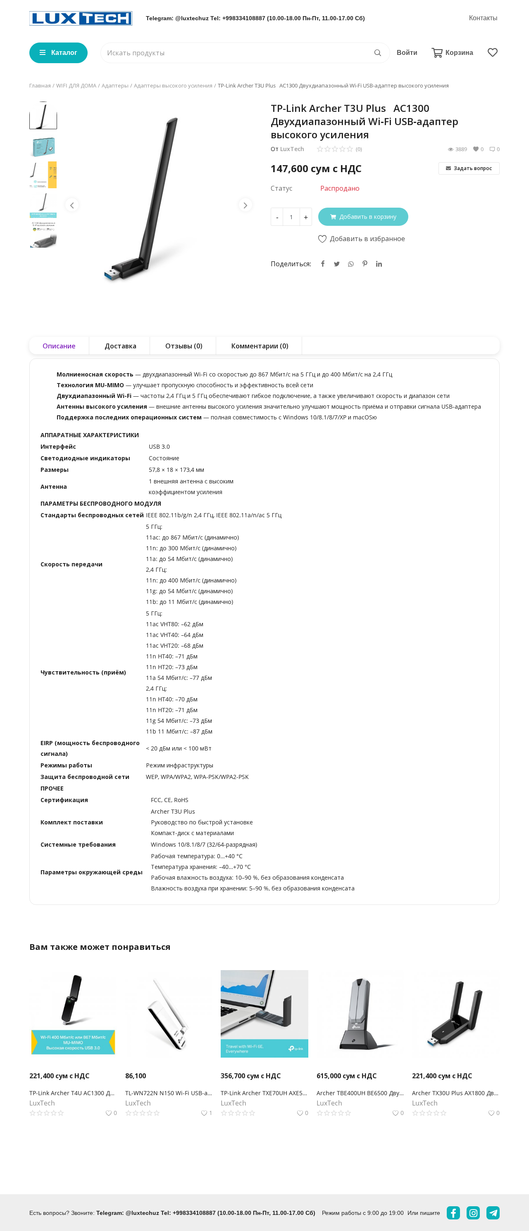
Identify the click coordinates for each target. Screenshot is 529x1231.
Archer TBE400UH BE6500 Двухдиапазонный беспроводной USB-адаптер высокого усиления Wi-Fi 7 (360, 1093)
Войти (407, 52)
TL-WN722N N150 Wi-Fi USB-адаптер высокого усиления (169, 1093)
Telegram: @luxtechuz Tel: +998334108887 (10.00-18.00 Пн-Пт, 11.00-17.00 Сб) (255, 18)
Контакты (483, 17)
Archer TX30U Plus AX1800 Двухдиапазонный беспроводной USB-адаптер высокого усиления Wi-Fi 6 (456, 1093)
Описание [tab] (59, 345)
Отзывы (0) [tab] (184, 345)
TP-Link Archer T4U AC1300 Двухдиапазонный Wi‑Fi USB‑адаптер (73, 1093)
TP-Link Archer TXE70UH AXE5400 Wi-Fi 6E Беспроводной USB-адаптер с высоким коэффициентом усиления (264, 1093)
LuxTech (292, 149)
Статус (281, 188)
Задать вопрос (472, 168)
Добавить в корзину (367, 216)
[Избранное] (493, 53)
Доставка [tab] (120, 345)
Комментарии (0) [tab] (259, 345)
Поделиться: (291, 263)
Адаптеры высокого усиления (173, 85)
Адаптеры (115, 85)
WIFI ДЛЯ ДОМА (76, 85)
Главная (40, 85)
